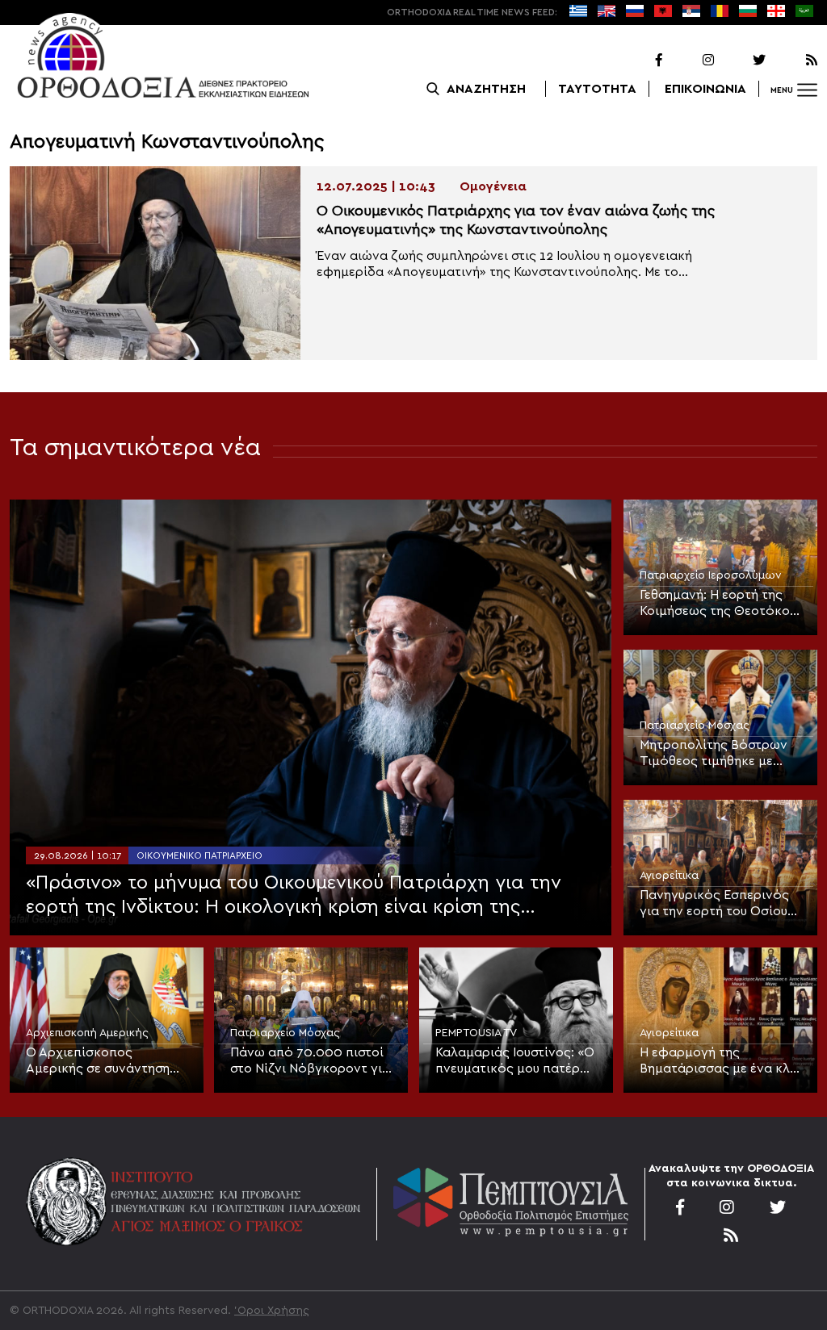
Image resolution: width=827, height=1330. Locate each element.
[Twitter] (741, 60)
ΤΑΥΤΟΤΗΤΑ (597, 88)
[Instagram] (689, 60)
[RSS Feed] (793, 60)
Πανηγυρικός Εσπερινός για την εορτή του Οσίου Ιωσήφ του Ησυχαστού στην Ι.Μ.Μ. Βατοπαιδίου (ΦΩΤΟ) (714, 904)
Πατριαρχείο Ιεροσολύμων (711, 575)
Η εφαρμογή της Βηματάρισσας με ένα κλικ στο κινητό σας (720, 1061)
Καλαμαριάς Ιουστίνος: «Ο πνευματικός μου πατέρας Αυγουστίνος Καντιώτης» (515, 1061)
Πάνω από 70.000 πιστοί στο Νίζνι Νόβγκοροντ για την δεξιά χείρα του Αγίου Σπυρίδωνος (310, 1061)
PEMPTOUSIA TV (476, 1033)
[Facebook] (638, 60)
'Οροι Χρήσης (271, 1310)
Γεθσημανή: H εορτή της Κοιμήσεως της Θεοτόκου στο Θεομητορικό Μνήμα (718, 603)
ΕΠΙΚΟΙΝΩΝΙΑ (705, 88)
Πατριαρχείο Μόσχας (694, 725)
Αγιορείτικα (669, 875)
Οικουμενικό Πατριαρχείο (199, 855)
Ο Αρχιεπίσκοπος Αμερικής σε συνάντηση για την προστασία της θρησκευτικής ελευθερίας (103, 1061)
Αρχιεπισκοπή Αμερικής (87, 1033)
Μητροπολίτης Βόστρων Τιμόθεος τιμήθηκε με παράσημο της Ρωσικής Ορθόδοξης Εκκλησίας (713, 753)
